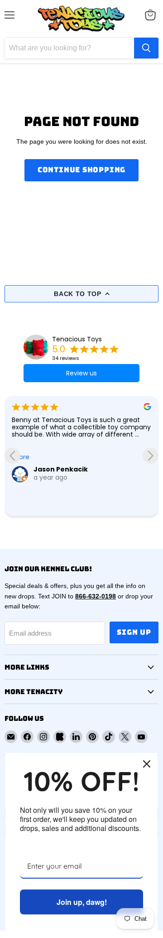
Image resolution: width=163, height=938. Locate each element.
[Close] (147, 764)
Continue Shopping (82, 170)
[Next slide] (150, 456)
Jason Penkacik (61, 469)
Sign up (134, 632)
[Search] (146, 48)
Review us (81, 373)
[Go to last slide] (12, 456)
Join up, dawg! (82, 902)
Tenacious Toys (77, 339)
